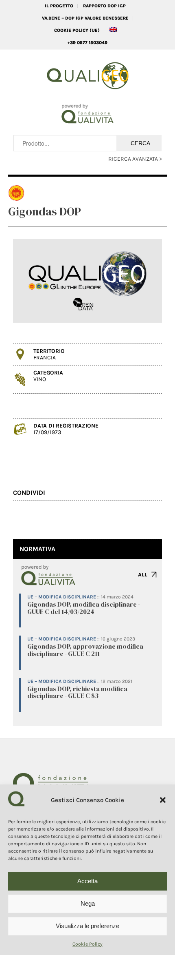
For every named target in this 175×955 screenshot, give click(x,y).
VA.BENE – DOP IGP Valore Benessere (85, 18)
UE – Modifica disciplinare (61, 597)
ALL (142, 574)
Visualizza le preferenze (87, 925)
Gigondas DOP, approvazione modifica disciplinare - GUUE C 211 (85, 650)
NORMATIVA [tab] (37, 549)
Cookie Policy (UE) (77, 30)
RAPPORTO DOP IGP (104, 6)
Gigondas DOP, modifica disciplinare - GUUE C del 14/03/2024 (83, 608)
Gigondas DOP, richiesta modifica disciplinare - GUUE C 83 (77, 692)
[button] (163, 800)
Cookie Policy (87, 944)
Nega (88, 903)
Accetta (87, 880)
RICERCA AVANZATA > (135, 158)
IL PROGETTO (59, 6)
